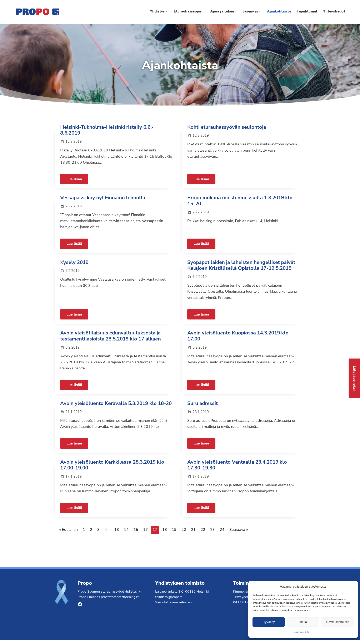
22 (203, 529)
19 (174, 529)
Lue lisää (74, 179)
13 (116, 529)
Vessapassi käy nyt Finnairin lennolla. (103, 197)
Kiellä (303, 622)
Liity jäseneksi (354, 378)
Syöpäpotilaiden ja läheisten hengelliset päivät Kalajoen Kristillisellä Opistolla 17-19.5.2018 (241, 265)
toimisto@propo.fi (168, 597)
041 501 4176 (244, 602)
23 (212, 529)
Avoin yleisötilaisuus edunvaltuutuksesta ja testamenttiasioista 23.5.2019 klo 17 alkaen (110, 335)
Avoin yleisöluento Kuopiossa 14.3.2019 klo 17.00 (238, 335)
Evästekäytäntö (301, 632)
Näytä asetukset (337, 622)
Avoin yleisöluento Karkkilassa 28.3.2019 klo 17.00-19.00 (112, 465)
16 (145, 529)
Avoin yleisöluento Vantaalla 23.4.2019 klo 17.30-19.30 (237, 465)
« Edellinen (68, 529)
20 (183, 529)
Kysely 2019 (74, 262)
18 (164, 529)
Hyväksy (269, 622)
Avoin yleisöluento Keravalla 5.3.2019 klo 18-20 (116, 403)
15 (136, 529)
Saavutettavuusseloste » (173, 602)
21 (193, 529)
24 (222, 529)
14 (126, 529)
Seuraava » (238, 529)
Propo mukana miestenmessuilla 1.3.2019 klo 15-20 (239, 200)
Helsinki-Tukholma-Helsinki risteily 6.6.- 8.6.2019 (107, 130)
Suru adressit (202, 403)
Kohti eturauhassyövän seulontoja (226, 127)
